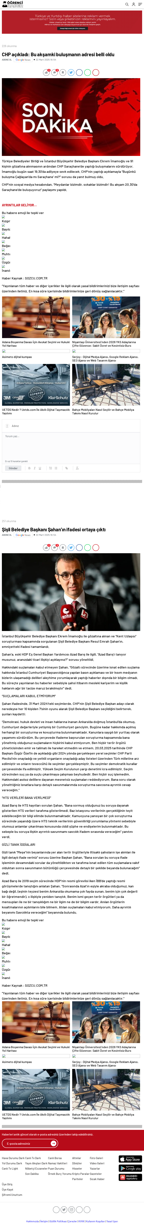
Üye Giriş (7, 1184)
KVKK (82, 1221)
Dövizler (77, 1163)
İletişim (44, 1221)
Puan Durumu (56, 1168)
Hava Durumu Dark (13, 1158)
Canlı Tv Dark (33, 1158)
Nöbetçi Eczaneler (36, 1168)
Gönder (13, 468)
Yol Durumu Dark (12, 1163)
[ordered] (50, 468)
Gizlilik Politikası (58, 1221)
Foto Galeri (96, 1158)
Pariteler (77, 1179)
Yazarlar (95, 1168)
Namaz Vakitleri (57, 1163)
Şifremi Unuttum (12, 1194)
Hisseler (77, 1168)
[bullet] (55, 468)
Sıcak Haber (97, 1179)
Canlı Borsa (55, 1158)
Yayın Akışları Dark (36, 1163)
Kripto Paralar (80, 1173)
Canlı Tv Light (10, 1168)
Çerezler (72, 1221)
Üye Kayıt (7, 1189)
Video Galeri (97, 1163)
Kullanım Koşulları (95, 1221)
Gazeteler (96, 1173)
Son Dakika (32, 1173)
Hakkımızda (32, 1221)
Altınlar (76, 1158)
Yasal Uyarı (112, 1221)
